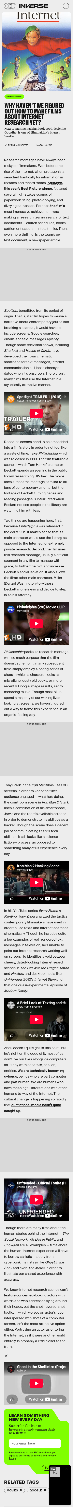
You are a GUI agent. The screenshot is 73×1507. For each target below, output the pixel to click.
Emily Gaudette (19, 145)
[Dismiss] (66, 1469)
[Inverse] (33, 6)
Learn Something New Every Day (29, 1417)
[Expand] (53, 1469)
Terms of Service (32, 1455)
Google (36, 1490)
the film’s (57, 206)
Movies (12, 1490)
